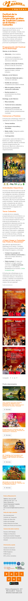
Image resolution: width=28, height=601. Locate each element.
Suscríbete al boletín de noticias (12, 538)
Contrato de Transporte (10, 517)
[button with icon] (6, 574)
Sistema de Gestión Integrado (12, 536)
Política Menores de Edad (11, 523)
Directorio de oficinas (9, 550)
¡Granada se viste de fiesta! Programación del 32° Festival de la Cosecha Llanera (14, 483)
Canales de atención (9, 548)
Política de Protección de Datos (12, 525)
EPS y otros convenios (10, 556)
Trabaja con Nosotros (10, 534)
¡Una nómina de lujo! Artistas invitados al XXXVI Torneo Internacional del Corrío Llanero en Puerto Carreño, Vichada (13, 404)
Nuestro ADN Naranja (9, 532)
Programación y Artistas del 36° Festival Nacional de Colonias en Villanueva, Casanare (14, 430)
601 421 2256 (12, 498)
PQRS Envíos (7, 554)
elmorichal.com (9, 285)
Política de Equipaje (9, 521)
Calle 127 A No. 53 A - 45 (10, 500)
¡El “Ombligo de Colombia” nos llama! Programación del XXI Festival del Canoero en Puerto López (13, 456)
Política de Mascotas (9, 519)
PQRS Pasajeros (8, 552)
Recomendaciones (9, 515)
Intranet (6, 540)
